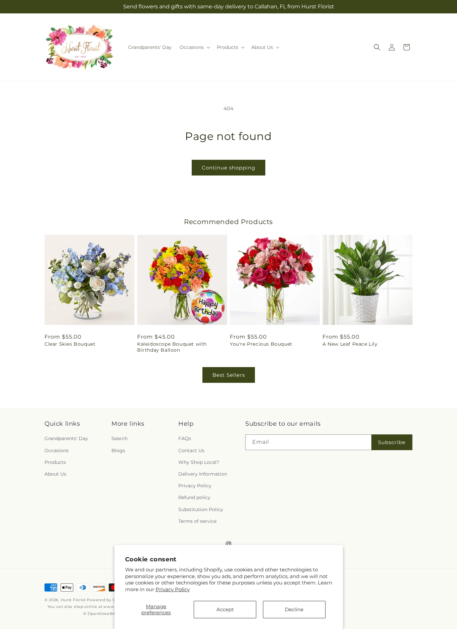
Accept (225, 609)
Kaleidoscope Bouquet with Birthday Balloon (172, 347)
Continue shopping (228, 167)
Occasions (56, 450)
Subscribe (391, 442)
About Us (55, 474)
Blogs (118, 450)
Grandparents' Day (66, 438)
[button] (194, 47)
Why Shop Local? (198, 462)
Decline (294, 609)
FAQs (184, 438)
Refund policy (194, 497)
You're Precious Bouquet (261, 344)
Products (55, 462)
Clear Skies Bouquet (69, 344)
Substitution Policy (200, 509)
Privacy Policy (173, 589)
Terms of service (197, 521)
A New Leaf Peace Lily (350, 344)
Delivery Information (202, 474)
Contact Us (191, 450)
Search (119, 438)
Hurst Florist (73, 600)
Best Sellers (228, 375)
